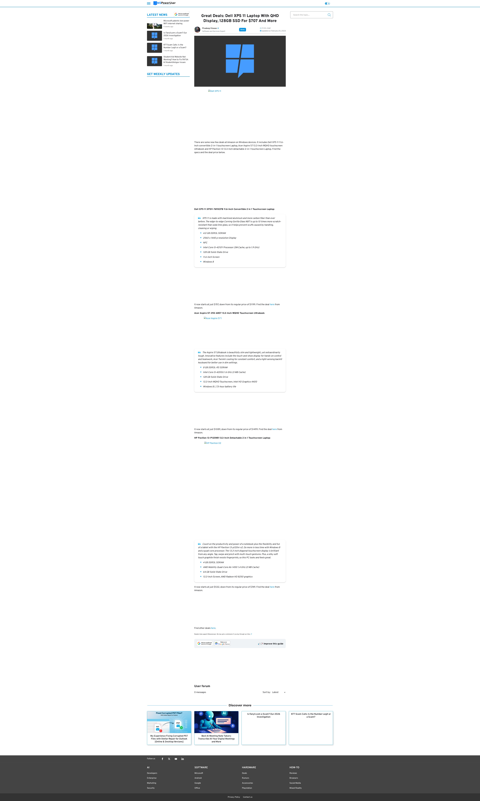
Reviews (293, 773)
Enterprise (151, 778)
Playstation (247, 788)
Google (197, 783)
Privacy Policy (234, 797)
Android (198, 778)
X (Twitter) (169, 759)
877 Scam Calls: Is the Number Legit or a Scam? (311, 715)
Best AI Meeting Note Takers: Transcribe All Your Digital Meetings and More (216, 739)
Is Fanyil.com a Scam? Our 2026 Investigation (263, 715)
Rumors (245, 778)
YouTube (176, 759)
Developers (152, 773)
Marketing (151, 783)
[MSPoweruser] (164, 3)
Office (197, 788)
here (272, 304)
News (242, 30)
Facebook (162, 759)
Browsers (294, 778)
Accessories (247, 783)
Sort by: (266, 692)
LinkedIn (183, 759)
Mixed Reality (296, 788)
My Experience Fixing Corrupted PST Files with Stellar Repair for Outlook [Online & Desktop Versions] (169, 739)
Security (150, 788)
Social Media (295, 783)
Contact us (247, 797)
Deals (244, 773)
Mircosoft (198, 773)
